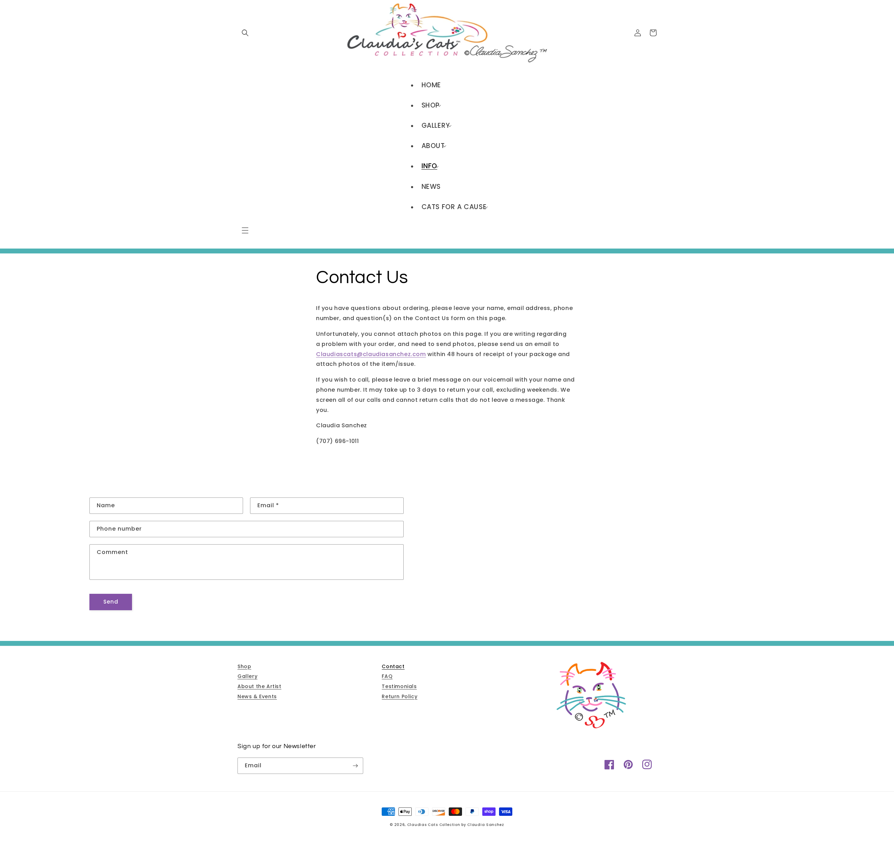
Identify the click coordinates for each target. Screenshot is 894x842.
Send (110, 601)
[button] (245, 230)
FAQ (387, 676)
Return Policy (399, 696)
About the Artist (259, 686)
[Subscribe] (355, 766)
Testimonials (399, 686)
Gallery (247, 676)
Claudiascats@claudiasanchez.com (371, 354)
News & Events (257, 696)
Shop (244, 666)
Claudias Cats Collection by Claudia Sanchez (455, 824)
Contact (393, 666)
